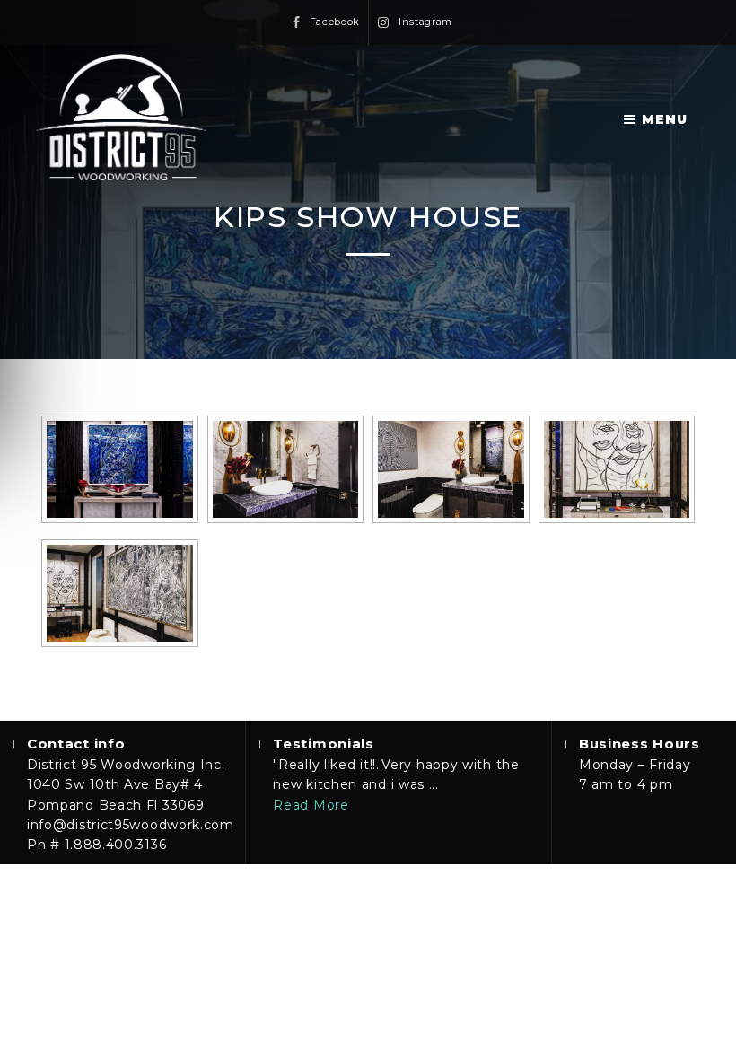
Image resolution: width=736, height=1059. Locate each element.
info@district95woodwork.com (130, 825)
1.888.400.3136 (116, 844)
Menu (665, 119)
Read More (310, 805)
